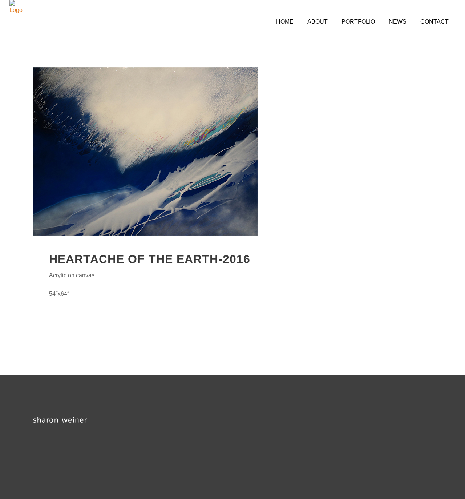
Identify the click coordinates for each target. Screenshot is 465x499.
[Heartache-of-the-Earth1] (232, 151)
